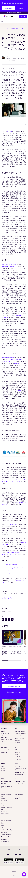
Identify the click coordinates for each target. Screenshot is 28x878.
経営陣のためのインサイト (17, 29)
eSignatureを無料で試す (14, 686)
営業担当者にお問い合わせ (14, 692)
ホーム (3, 29)
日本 (9, 849)
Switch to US (8, 8)
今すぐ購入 (23, 16)
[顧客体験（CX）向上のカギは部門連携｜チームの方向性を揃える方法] (12, 637)
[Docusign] (8, 16)
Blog (8, 29)
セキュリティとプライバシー (8, 611)
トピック (23, 21)
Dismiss (21, 8)
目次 (3, 124)
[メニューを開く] (2, 16)
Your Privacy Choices (20, 869)
